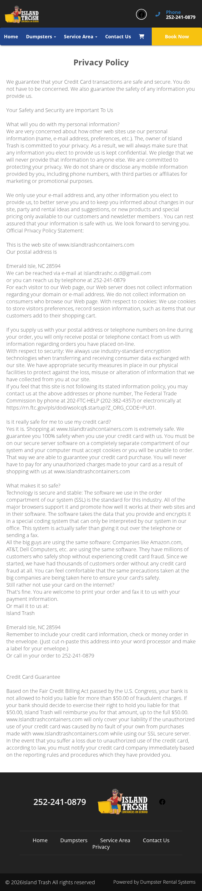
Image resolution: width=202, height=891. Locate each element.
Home (11, 36)
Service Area (115, 840)
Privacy (101, 846)
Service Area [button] (79, 36)
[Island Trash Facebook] (141, 14)
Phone (173, 12)
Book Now (177, 36)
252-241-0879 (59, 802)
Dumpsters (74, 840)
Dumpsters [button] (39, 36)
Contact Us (118, 36)
